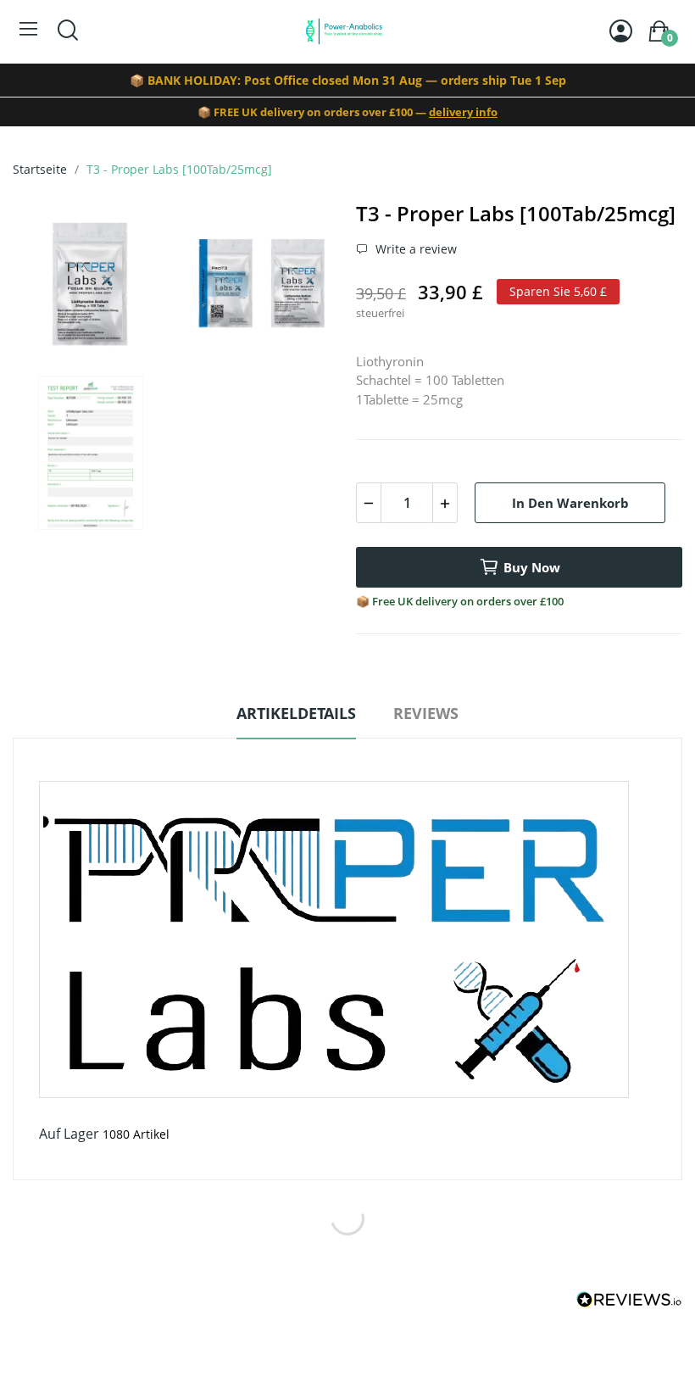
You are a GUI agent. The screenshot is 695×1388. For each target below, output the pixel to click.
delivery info (463, 112)
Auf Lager (69, 1133)
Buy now (531, 567)
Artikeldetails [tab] (296, 713)
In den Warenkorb (570, 502)
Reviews (426, 713)
